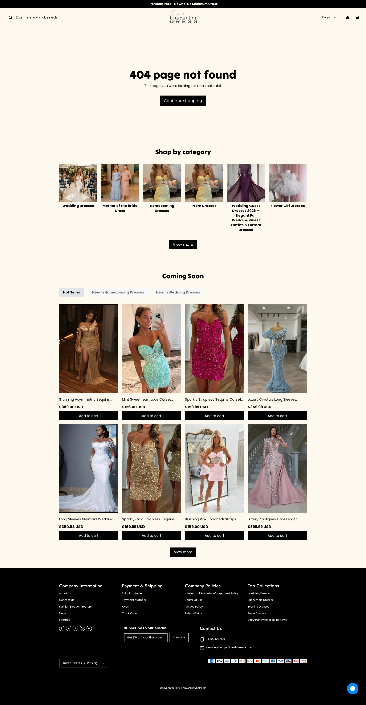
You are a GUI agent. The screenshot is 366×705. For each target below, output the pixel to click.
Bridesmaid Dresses (261, 600)
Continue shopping (183, 100)
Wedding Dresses (259, 593)
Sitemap (64, 620)
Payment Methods (134, 600)
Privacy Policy (194, 607)
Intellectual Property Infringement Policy (211, 593)
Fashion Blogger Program (75, 607)
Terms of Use (194, 600)
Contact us (66, 600)
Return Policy (193, 613)
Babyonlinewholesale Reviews (267, 620)
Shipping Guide (132, 593)
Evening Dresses (258, 607)
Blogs (62, 613)
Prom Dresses (257, 613)
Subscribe (179, 637)
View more (183, 244)
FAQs (125, 607)
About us (65, 593)
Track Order (130, 613)
